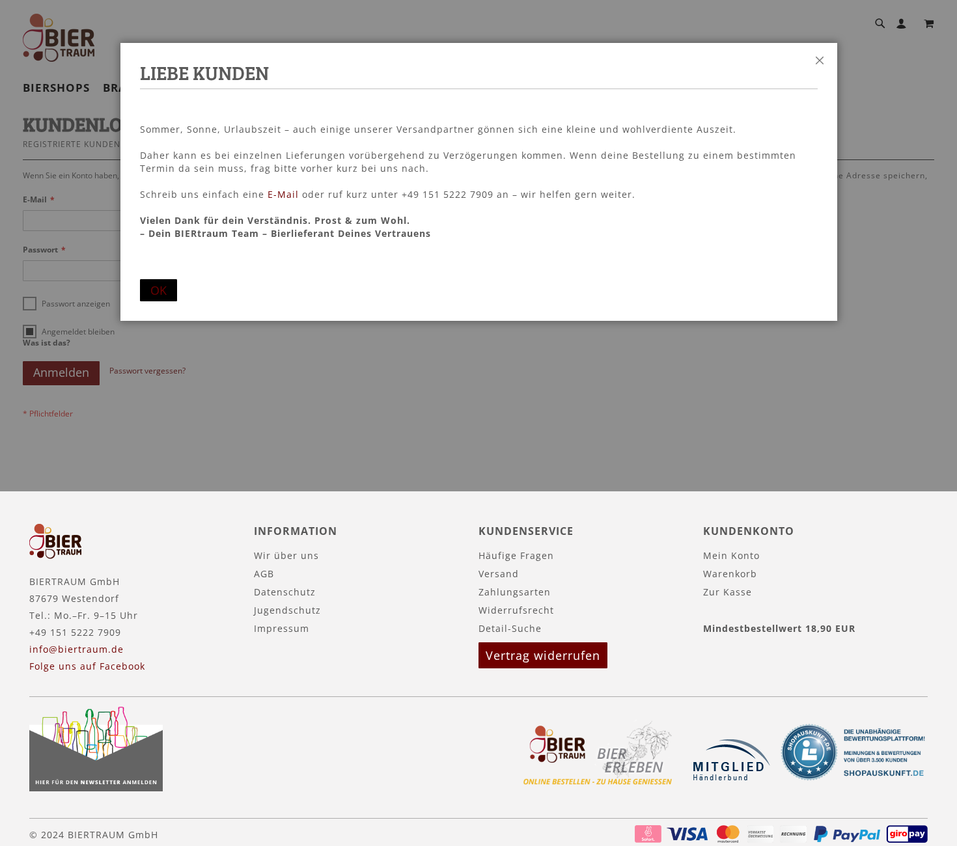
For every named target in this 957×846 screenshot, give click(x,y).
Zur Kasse (727, 592)
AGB (264, 573)
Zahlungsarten (514, 592)
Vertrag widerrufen (543, 655)
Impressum (281, 628)
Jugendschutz (287, 610)
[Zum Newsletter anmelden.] (96, 788)
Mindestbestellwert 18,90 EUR (779, 628)
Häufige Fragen (516, 555)
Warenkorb (730, 573)
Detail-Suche (510, 628)
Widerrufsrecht (516, 610)
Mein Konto (731, 555)
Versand (498, 573)
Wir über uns (286, 555)
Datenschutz (285, 592)
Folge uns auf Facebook (87, 666)
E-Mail (283, 194)
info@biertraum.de (76, 649)
